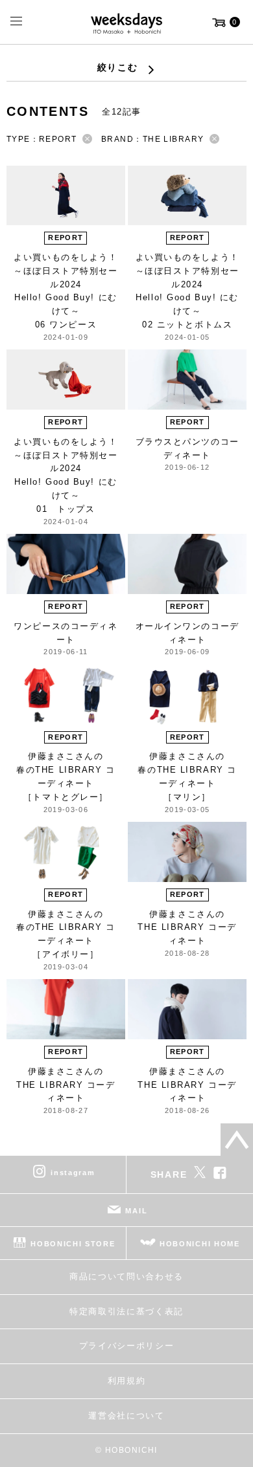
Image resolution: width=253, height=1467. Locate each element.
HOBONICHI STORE (72, 1244)
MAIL (136, 1211)
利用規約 (127, 1380)
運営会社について (126, 1415)
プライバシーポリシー (127, 1346)
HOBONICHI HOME (200, 1244)
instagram (73, 1172)
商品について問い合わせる (126, 1276)
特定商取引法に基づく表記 (126, 1311)
